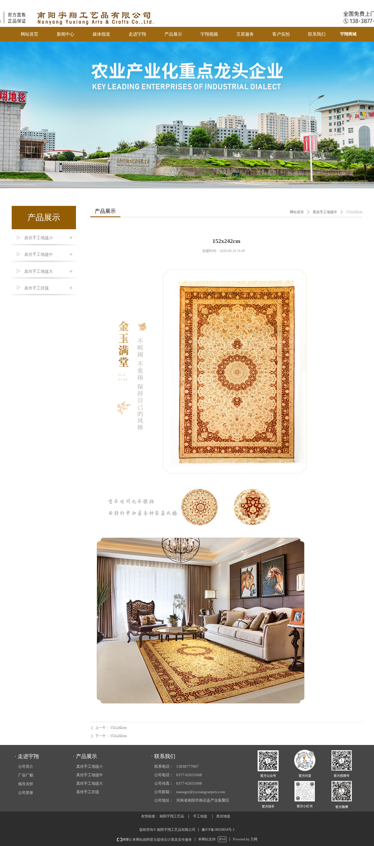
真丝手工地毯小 (89, 766)
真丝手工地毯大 (89, 783)
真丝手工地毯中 (325, 212)
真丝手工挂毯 (87, 792)
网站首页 (297, 212)
